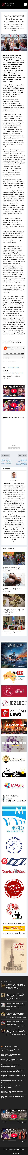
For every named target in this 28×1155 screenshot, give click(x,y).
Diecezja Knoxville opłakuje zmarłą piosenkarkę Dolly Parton (10, 1065)
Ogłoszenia (8, 990)
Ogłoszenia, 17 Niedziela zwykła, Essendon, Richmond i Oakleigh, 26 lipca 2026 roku (15, 1031)
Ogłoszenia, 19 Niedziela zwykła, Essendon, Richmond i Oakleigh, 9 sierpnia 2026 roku (15, 1014)
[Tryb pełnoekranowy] (24, 1122)
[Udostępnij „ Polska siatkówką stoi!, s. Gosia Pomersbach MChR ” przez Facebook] (9, 448)
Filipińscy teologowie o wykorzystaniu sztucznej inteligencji (11, 1060)
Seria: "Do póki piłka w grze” (11, 28)
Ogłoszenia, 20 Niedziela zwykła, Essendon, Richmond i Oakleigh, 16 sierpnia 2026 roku (15, 1005)
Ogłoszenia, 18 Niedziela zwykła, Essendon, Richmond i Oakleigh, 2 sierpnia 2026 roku (15, 1023)
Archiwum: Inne (14, 24)
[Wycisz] (22, 1122)
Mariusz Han (5, 361)
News (23, 988)
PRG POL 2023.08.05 (12, 361)
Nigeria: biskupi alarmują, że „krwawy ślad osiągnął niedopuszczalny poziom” (12, 1070)
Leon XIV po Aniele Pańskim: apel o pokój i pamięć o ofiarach (12, 1081)
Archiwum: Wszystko (16, 988)
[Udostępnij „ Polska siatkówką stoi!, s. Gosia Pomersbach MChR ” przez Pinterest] (18, 448)
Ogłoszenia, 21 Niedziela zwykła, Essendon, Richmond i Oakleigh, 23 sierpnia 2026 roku (15, 995)
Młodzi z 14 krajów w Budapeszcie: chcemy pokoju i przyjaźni (12, 1091)
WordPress (19, 1151)
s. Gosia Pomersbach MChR (17, 26)
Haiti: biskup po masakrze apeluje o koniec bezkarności (13, 1097)
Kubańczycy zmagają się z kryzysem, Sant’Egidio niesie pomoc (11, 1049)
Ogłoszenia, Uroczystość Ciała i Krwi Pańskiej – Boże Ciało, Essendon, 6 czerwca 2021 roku (13, 611)
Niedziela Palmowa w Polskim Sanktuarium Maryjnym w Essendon (13, 568)
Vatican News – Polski (10, 1046)
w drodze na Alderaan (13, 367)
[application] (14, 1116)
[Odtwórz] (3, 1122)
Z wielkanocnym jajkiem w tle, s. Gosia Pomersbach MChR (12, 589)
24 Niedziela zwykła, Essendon (12, 632)
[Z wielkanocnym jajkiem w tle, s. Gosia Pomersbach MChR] (14, 579)
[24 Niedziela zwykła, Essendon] (14, 623)
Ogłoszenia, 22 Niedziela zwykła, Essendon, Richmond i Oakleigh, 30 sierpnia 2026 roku (15, 986)
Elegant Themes (19, 1149)
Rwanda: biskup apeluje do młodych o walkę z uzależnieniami (13, 1076)
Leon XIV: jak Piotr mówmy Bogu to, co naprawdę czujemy (11, 1086)
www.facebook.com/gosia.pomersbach (13, 373)
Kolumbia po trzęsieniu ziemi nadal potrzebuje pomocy (11, 1054)
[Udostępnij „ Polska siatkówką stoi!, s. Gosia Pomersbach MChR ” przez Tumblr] (15, 448)
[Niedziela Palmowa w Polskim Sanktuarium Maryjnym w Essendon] (14, 558)
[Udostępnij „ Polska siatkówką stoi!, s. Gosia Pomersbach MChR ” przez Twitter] (12, 448)
